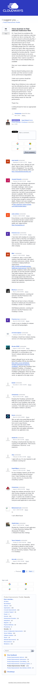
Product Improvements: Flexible (13, 597)
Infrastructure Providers (10, 618)
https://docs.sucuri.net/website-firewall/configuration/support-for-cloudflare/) (21, 364)
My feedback (7, 603)
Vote (6, 33)
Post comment (30, 152)
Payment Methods (8, 624)
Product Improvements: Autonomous (17, 659)
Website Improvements (10, 639)
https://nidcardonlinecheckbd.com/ (21, 171)
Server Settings (8, 633)
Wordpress (7, 644)
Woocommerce (8, 641)
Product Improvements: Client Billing (17, 661)
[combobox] (18, 650)
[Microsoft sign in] (30, 144)
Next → (31, 571)
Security (27, 597)
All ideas (6, 601)
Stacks (5, 637)
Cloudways (11, 671)
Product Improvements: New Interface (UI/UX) (19, 668)
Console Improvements (10, 610)
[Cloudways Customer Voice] (13, 7)
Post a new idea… (9, 599)
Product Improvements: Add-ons (15, 657)
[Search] (32, 650)
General (6, 616)
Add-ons (6, 605)
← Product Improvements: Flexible (11, 22)
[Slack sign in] (17, 149)
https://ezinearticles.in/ (18, 225)
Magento (6, 622)
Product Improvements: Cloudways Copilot (18, 663)
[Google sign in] (17, 144)
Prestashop (7, 627)
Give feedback (12, 655)
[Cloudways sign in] (30, 149)
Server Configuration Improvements (13, 631)
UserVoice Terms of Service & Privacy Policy (19, 682)
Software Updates (8, 635)
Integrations (7, 620)
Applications (7, 608)
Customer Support (9, 612)
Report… (24, 115)
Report (29, 162)
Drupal (6, 614)
